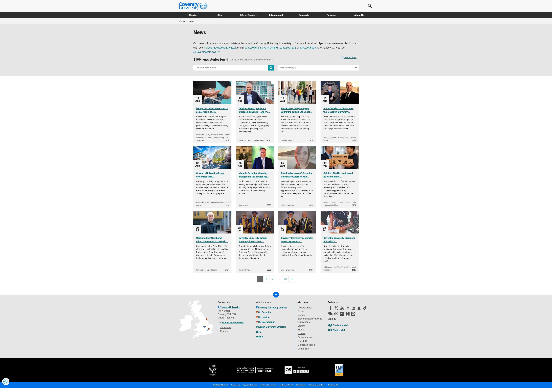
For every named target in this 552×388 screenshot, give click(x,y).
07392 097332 (288, 47)
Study (220, 15)
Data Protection (333, 385)
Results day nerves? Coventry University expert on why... (296, 175)
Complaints (303, 348)
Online (259, 336)
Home (182, 21)
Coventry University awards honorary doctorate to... (253, 240)
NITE (258, 331)
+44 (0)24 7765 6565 (233, 322)
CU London (264, 317)
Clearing (192, 15)
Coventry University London (272, 307)
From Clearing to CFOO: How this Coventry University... (338, 110)
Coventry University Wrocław (271, 327)
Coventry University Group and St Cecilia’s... (339, 240)
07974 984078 (270, 47)
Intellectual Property (286, 385)
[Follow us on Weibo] (336, 314)
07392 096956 (253, 47)
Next (293, 279)
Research (304, 15)
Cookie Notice (301, 385)
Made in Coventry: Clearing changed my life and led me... (254, 175)
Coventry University (230, 307)
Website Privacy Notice (317, 385)
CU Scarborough (266, 322)
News (300, 311)
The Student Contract (220, 385)
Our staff (302, 341)
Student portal (340, 325)
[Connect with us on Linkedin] (353, 309)
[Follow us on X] (336, 308)
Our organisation (306, 344)
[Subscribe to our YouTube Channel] (341, 309)
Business (331, 15)
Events (301, 315)
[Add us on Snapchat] (359, 309)
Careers (301, 333)
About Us (359, 15)
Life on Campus (248, 15)
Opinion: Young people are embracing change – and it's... (254, 110)
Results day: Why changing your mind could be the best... (296, 110)
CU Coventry (264, 312)
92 (285, 279)
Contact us (225, 327)
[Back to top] (276, 295)
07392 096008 (307, 47)
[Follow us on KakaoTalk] (353, 314)
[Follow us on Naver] (347, 314)
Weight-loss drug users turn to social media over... (212, 110)
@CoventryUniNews (204, 52)
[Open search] (370, 6)
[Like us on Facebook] (330, 309)
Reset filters (350, 57)
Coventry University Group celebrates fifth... (210, 175)
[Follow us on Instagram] (347, 309)
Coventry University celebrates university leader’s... (297, 240)
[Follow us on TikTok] (364, 308)
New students (305, 307)
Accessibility (235, 385)
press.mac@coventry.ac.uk (221, 47)
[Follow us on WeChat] (330, 314)
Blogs (301, 329)
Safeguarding (305, 337)
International (276, 15)
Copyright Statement (250, 385)
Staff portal (339, 330)
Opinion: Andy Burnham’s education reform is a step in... (212, 240)
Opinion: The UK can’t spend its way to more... (338, 175)
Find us (224, 331)
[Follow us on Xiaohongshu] (341, 314)
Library (301, 325)
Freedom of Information (268, 385)
